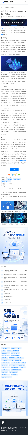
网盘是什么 (9, 179)
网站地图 (14, 430)
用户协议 (8, 430)
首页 (2, 7)
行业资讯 (12, 7)
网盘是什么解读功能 (6, 181)
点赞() (15, 169)
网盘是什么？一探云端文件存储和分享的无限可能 (20, 211)
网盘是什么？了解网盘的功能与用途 (7, 211)
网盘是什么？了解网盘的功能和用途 (20, 223)
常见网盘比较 (7, 302)
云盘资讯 (7, 7)
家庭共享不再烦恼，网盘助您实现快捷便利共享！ (15, 274)
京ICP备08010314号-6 (11, 428)
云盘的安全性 (7, 299)
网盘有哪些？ (7, 293)
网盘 (2, 28)
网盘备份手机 (23, 160)
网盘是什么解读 (16, 179)
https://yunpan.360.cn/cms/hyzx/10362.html (12, 188)
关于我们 (3, 430)
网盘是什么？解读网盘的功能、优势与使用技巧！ (7, 223)
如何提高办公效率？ (8, 296)
